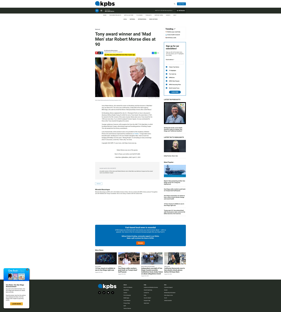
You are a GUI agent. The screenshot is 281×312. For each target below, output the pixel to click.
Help (174, 15)
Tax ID (165, 297)
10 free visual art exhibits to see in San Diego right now (174, 204)
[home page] (105, 4)
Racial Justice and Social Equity (147, 266)
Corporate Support (168, 287)
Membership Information (169, 292)
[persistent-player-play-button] (97, 10)
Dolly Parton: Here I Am (171, 156)
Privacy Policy (127, 303)
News (104, 15)
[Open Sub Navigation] (107, 15)
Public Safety (167, 266)
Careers (125, 292)
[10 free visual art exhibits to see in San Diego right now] (106, 258)
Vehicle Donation (168, 300)
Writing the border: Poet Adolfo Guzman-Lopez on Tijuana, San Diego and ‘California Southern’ (173, 129)
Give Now (181, 4)
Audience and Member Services (151, 287)
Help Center (146, 303)
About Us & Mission (128, 287)
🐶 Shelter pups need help (172, 32)
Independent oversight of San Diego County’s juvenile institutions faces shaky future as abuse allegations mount (152, 271)
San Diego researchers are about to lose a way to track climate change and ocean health (174, 197)
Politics (119, 266)
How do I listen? (147, 297)
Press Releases (127, 300)
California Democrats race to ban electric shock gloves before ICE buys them (174, 270)
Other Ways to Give (168, 295)
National (132, 19)
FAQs (145, 295)
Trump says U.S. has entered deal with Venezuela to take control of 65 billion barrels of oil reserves (174, 212)
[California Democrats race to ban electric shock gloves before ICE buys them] (175, 258)
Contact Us (146, 292)
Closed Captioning (148, 290)
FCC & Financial (127, 295)
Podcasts (148, 15)
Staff (125, 305)
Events (168, 15)
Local (125, 19)
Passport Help (147, 300)
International (142, 19)
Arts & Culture (128, 15)
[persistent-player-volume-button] (101, 10)
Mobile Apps (126, 297)
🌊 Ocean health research (172, 34)
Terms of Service (127, 308)
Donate (140, 243)
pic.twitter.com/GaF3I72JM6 (131, 154)
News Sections (153, 19)
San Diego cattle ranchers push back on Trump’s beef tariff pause (174, 189)
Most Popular (168, 162)
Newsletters (126, 290)
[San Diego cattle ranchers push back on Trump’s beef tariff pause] (129, 258)
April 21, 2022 (136, 157)
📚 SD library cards (170, 37)
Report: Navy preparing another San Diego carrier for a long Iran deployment (174, 182)
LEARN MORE (16, 304)
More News (99, 250)
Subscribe (174, 92)
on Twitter (136, 133)
